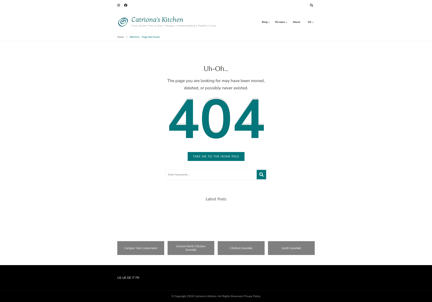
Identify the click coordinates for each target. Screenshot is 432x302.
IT (133, 278)
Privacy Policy (252, 296)
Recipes (280, 22)
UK (124, 278)
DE (129, 278)
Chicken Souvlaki (241, 248)
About (296, 22)
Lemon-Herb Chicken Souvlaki (190, 248)
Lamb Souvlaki (291, 248)
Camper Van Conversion (140, 248)
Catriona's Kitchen (157, 20)
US (309, 22)
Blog (265, 22)
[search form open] (311, 5)
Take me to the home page (216, 156)
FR (137, 278)
